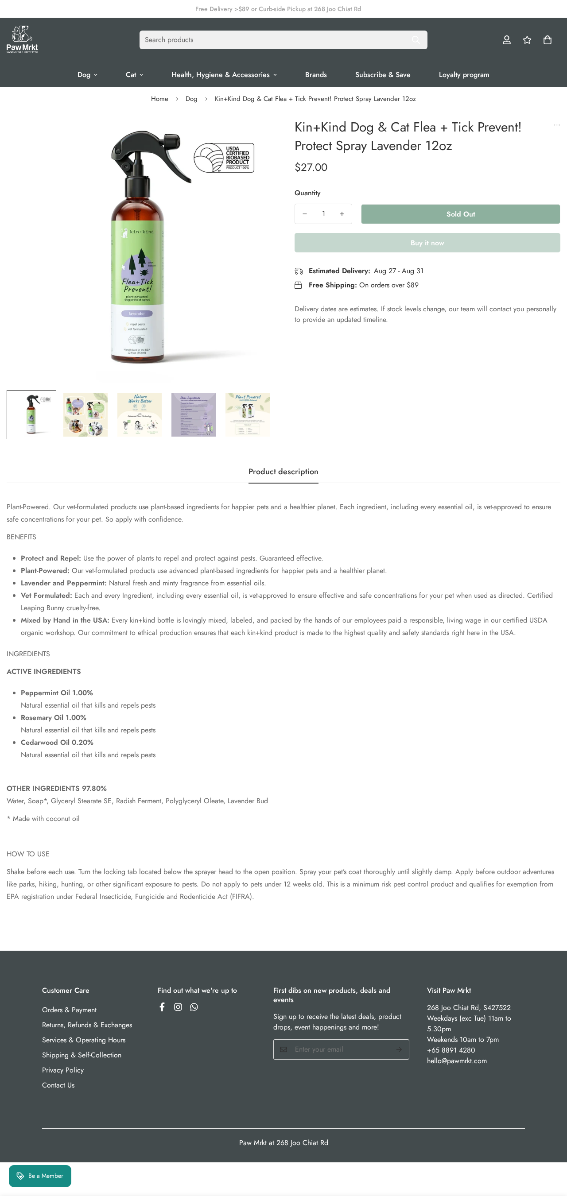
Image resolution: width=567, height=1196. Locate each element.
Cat (131, 75)
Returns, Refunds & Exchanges (87, 1025)
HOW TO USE (28, 854)
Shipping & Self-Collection (81, 1055)
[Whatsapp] (194, 1006)
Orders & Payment (69, 1010)
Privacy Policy (63, 1070)
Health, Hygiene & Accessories (220, 75)
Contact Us (58, 1085)
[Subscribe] (399, 1049)
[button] (547, 40)
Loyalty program (464, 75)
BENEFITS (21, 537)
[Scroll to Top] (550, 1148)
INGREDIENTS (28, 654)
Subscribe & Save (383, 75)
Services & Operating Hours (83, 1040)
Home (159, 99)
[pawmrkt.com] (22, 40)
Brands (316, 75)
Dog (84, 75)
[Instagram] (178, 1006)
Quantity (308, 193)
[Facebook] (162, 1006)
